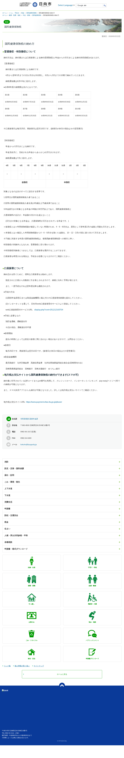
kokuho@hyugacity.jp (28, 444)
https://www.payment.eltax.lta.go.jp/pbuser (44, 402)
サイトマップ (39, 666)
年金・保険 (26, 15)
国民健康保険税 (31, 13)
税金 (22, 13)
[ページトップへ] (62, 685)
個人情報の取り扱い (22, 666)
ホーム (4, 13)
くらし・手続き (14, 13)
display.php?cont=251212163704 (48, 310)
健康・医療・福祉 (15, 15)
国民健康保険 (36, 15)
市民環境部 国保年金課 (29, 419)
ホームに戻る (62, 674)
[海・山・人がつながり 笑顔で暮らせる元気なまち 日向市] (35, 4)
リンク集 (7, 666)
